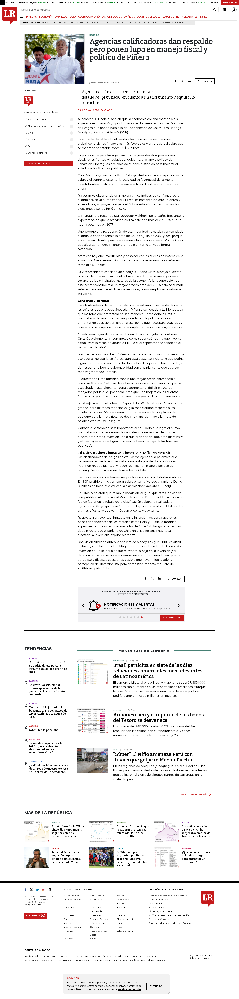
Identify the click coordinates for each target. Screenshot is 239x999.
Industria (34, 739)
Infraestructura (97, 923)
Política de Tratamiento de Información (169, 915)
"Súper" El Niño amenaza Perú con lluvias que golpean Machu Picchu (153, 757)
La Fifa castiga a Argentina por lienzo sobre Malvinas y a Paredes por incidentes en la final (132, 859)
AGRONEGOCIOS (112, 16)
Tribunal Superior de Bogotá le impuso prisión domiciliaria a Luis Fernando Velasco (66, 857)
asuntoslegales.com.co (36, 956)
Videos (93, 938)
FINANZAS (31, 16)
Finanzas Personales (100, 919)
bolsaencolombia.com (144, 956)
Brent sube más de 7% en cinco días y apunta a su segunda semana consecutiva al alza (68, 831)
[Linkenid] (39, 890)
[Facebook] (175, 81)
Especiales (95, 915)
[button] (82, 605)
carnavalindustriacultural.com (39, 960)
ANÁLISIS (129, 16)
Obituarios (95, 927)
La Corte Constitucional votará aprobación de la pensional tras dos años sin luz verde (47, 690)
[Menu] (22, 16)
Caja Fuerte (96, 899)
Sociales (68, 938)
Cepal (155, 23)
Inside (120, 923)
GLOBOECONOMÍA (89, 16)
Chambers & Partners (172, 23)
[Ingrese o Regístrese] (234, 9)
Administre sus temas (40, 163)
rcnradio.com (83, 960)
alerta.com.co (137, 960)
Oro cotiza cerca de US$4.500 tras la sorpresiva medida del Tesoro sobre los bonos (196, 831)
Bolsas (33, 658)
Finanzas (68, 919)
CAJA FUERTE (171, 16)
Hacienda (121, 822)
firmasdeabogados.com (116, 956)
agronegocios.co (61, 956)
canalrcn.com (66, 960)
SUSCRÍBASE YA (172, 617)
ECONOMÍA (45, 16)
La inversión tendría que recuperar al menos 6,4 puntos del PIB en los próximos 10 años (133, 831)
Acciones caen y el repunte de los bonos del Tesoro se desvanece (158, 717)
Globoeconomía (125, 919)
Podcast (68, 931)
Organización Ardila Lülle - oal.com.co (200, 956)
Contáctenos (155, 903)
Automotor (36, 762)
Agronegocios (71, 895)
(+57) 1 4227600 (33, 904)
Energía (56, 822)
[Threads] (51, 890)
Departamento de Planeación (85, 23)
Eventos (121, 915)
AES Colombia (59, 23)
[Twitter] (182, 81)
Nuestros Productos (158, 899)
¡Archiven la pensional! (44, 730)
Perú (189, 23)
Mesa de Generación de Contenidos (167, 895)
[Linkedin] (189, 81)
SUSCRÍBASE (230, 2)
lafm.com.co (120, 960)
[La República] (9, 16)
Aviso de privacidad (158, 907)
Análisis (33, 726)
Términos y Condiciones (160, 911)
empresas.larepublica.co (86, 956)
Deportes (122, 848)
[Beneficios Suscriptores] (224, 10)
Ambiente (186, 848)
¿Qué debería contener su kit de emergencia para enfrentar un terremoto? (197, 857)
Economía (122, 907)
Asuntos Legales (72, 899)
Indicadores (70, 923)
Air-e (146, 23)
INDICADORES (189, 16)
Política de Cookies (129, 989)
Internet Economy (73, 927)
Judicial (56, 848)
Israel (137, 23)
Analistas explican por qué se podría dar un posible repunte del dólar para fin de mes (48, 667)
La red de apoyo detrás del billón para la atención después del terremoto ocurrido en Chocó (46, 748)
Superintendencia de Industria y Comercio (170, 923)
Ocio (119, 927)
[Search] (214, 9)
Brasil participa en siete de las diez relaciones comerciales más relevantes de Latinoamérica (157, 670)
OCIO (73, 16)
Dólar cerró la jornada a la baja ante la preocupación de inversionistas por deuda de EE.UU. (48, 712)
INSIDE (203, 16)
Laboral (33, 681)
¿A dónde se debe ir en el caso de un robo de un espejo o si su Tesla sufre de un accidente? (48, 768)
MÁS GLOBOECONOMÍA (194, 794)
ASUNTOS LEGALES (148, 16)
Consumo (69, 907)
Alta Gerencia (97, 895)
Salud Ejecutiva (125, 931)
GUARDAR (206, 81)
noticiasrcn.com (102, 960)
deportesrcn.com (157, 960)
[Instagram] (45, 890)
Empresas (69, 915)
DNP (106, 23)
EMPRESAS (60, 16)
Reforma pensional (121, 23)
